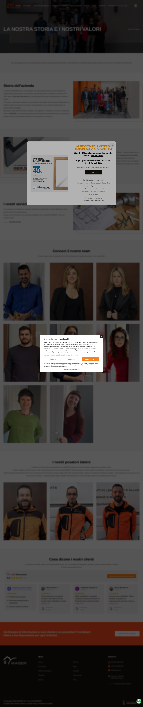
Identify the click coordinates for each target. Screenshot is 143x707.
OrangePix (77, 369)
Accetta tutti (90, 359)
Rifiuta (53, 359)
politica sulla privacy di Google (67, 355)
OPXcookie (66, 369)
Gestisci (71, 359)
